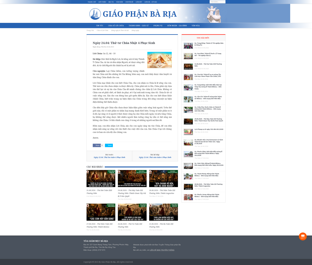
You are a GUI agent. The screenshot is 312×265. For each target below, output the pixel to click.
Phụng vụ (157, 25)
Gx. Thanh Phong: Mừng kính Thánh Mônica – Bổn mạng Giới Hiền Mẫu (207, 175)
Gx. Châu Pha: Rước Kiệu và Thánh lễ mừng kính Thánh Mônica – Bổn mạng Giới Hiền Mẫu (208, 109)
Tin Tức (99, 25)
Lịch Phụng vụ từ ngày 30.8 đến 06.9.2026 (209, 129)
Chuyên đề (129, 2)
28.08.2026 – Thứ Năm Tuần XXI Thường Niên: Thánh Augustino (208, 185)
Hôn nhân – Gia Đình (177, 25)
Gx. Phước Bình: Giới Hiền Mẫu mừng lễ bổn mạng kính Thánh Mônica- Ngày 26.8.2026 (208, 153)
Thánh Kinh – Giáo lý (139, 25)
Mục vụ (111, 2)
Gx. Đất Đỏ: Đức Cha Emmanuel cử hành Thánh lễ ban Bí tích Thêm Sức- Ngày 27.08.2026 (209, 141)
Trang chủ (92, 2)
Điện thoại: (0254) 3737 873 (94, 250)
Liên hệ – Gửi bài (150, 2)
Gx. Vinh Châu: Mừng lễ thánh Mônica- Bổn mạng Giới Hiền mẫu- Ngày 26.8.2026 (209, 164)
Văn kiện (119, 2)
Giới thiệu (102, 2)
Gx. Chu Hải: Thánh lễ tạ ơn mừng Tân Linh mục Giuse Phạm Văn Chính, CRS (208, 75)
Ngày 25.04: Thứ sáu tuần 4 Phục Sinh (155, 157)
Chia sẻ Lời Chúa (116, 25)
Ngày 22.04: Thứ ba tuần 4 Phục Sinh (109, 157)
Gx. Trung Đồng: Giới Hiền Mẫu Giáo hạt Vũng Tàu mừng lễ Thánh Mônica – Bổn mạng (208, 87)
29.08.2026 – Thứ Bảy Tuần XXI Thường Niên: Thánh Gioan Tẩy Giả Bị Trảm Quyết (132, 193)
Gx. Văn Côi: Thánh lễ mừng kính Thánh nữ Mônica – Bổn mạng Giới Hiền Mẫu (208, 97)
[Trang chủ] (90, 25)
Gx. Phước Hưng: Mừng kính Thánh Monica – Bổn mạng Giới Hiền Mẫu (207, 195)
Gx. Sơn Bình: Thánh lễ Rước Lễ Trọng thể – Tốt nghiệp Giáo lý (208, 54)
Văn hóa (196, 25)
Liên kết (139, 2)
